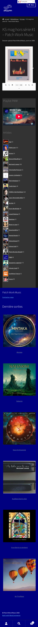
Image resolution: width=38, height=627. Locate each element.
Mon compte (6, 623)
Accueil (7, 19)
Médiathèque (15, 19)
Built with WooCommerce (11, 615)
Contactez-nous (8, 297)
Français (23, 1)
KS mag (22, 19)
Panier (29, 621)
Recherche (19, 623)
